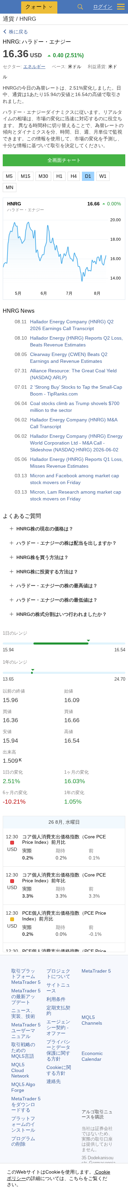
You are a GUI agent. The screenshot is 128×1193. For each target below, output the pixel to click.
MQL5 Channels (92, 1020)
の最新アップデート (26, 996)
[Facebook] (86, 1091)
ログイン (102, 6)
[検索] (80, 7)
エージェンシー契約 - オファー (58, 1027)
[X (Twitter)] (107, 1091)
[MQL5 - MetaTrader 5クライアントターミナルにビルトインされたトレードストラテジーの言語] (10, 7)
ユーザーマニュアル (26, 1030)
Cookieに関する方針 (58, 1070)
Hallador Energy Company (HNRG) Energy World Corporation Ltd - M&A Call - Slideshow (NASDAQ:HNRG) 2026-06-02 (76, 442)
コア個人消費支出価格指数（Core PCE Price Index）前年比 (64, 877)
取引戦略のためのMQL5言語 (23, 1050)
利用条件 (56, 999)
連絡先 (53, 1081)
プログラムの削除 (23, 1141)
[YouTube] (86, 1102)
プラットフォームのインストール (23, 1124)
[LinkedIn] (97, 1102)
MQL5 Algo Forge (23, 1087)
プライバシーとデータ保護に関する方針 (58, 1050)
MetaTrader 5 (96, 971)
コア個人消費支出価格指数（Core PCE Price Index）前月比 (64, 839)
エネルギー (34, 66)
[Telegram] (97, 1091)
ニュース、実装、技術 (23, 1013)
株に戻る (18, 31)
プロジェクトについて (58, 973)
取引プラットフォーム (26, 976)
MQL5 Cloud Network (20, 1070)
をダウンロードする (26, 1104)
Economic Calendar (92, 1056)
